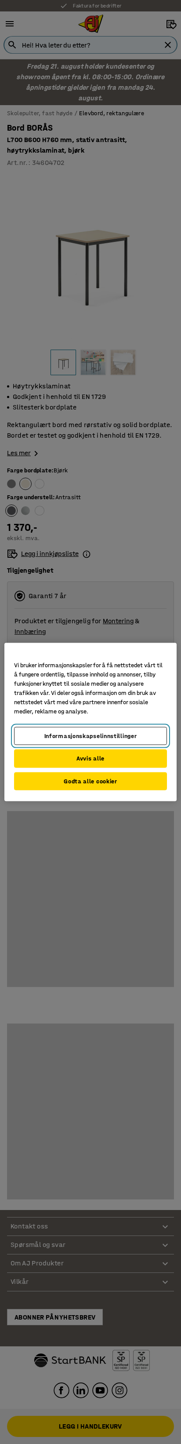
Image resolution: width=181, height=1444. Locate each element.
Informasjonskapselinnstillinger (90, 735)
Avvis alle (90, 758)
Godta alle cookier (90, 781)
